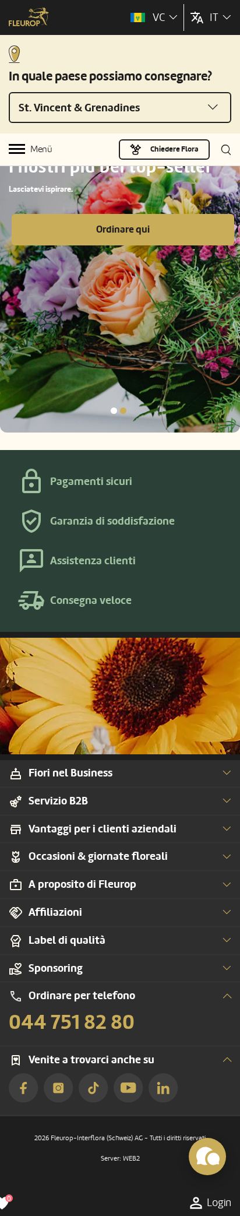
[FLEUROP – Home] (29, 18)
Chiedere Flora (174, 149)
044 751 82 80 (72, 1022)
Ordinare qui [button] (123, 229)
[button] (114, 410)
